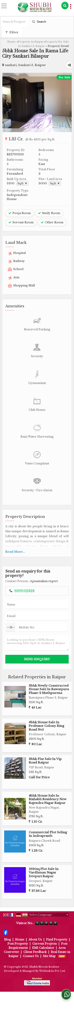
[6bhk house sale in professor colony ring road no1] (15, 733)
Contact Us (31, 956)
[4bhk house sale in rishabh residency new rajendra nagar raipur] (15, 808)
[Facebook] (5, 932)
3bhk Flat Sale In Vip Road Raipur (45, 760)
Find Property (56, 939)
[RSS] (62, 956)
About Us (35, 939)
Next (66, 102)
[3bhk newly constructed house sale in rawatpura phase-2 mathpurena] (15, 696)
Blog (7, 939)
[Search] (64, 5)
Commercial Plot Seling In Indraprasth (48, 834)
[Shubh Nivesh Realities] (35, 7)
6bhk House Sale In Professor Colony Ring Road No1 (46, 725)
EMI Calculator (43, 948)
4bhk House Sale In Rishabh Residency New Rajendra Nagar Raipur (48, 799)
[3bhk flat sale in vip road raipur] (15, 768)
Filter (13, 32)
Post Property (17, 943)
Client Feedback (35, 952)
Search (41, 21)
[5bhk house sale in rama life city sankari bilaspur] (37, 127)
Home (11, 41)
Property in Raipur (31, 41)
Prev (7, 102)
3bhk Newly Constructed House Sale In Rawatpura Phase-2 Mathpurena (49, 689)
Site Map (49, 956)
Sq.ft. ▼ (22, 183)
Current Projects (44, 943)
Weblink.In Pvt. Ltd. (52, 970)
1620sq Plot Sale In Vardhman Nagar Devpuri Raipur (44, 872)
